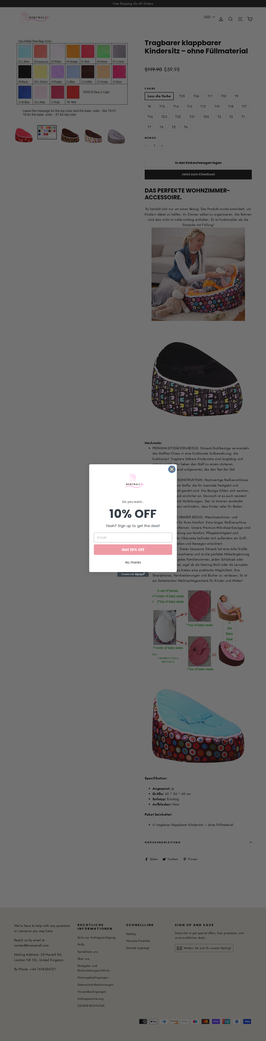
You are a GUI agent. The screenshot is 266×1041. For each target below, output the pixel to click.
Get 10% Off (133, 549)
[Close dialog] (171, 469)
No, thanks (133, 562)
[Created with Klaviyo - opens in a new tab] (133, 574)
